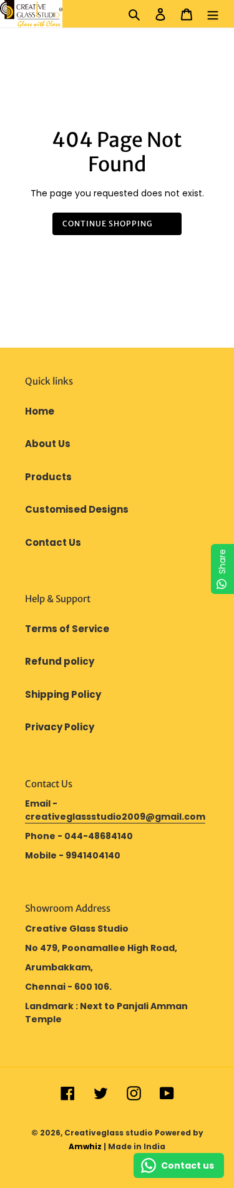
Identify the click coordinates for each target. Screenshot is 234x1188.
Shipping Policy (63, 694)
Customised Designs (77, 509)
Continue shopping (107, 223)
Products (48, 476)
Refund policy (59, 661)
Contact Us (53, 542)
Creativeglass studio (108, 1132)
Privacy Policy (59, 726)
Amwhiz (85, 1146)
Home (39, 411)
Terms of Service (67, 628)
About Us (48, 443)
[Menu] (213, 14)
